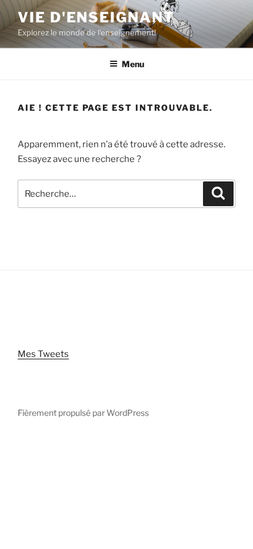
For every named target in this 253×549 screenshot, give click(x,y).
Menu (133, 64)
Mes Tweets (43, 354)
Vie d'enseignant (96, 17)
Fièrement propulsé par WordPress (83, 413)
